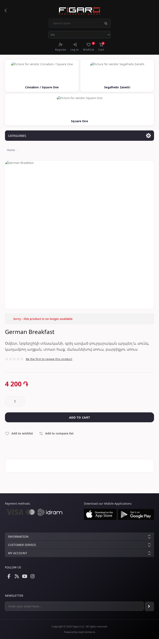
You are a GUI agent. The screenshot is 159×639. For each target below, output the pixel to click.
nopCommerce (86, 632)
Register (60, 49)
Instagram (32, 576)
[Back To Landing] (5, 10)
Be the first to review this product (49, 359)
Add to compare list (59, 433)
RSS (17, 576)
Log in (74, 49)
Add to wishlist (22, 433)
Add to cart (79, 417)
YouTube (25, 576)
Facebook (9, 576)
